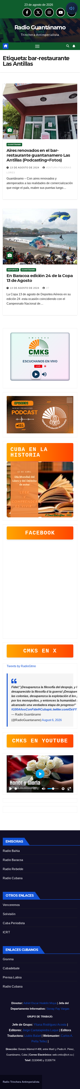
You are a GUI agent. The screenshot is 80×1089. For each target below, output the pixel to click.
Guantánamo (14, 144)
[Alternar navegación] (37, 46)
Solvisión (9, 914)
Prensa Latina (12, 977)
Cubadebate (11, 968)
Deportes (13, 270)
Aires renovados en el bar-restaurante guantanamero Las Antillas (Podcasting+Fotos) (38, 155)
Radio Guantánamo (40, 27)
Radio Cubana (13, 878)
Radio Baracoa (13, 860)
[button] (67, 46)
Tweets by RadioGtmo (21, 666)
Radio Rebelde (13, 869)
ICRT (6, 932)
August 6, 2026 (52, 720)
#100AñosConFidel (25, 709)
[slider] (23, 788)
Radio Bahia (11, 850)
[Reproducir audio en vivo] (72, 8)
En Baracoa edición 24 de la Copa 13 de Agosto (40, 278)
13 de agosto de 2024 (25, 167)
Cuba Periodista (14, 923)
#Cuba (43, 709)
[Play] (36, 374)
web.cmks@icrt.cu (62, 1054)
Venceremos (11, 905)
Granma (8, 959)
